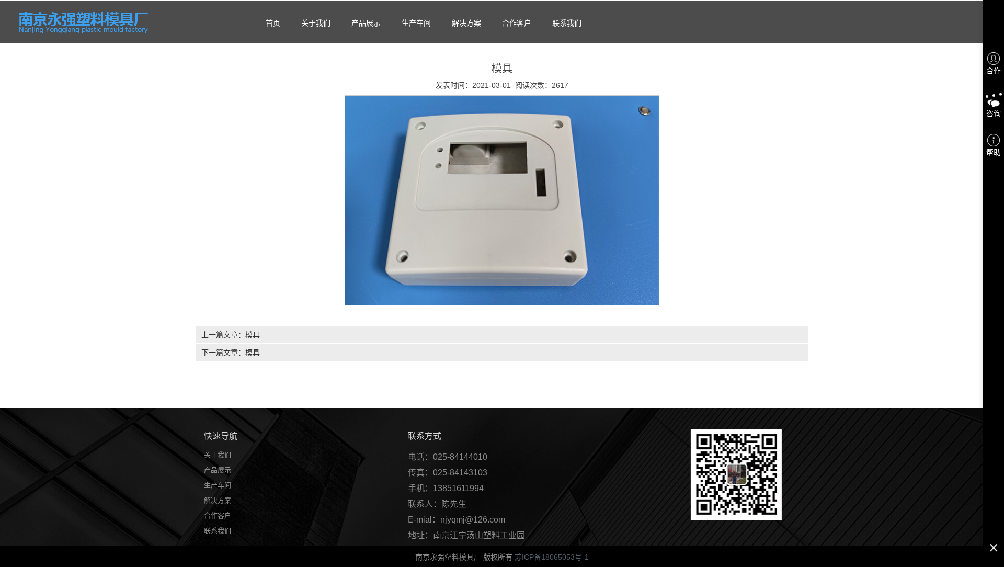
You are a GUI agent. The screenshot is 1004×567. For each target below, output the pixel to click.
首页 (273, 23)
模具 (252, 335)
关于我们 (315, 23)
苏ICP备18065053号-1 (552, 557)
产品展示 (366, 23)
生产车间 (416, 23)
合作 (993, 70)
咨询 (993, 113)
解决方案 (466, 23)
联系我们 (566, 23)
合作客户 (516, 23)
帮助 (993, 152)
